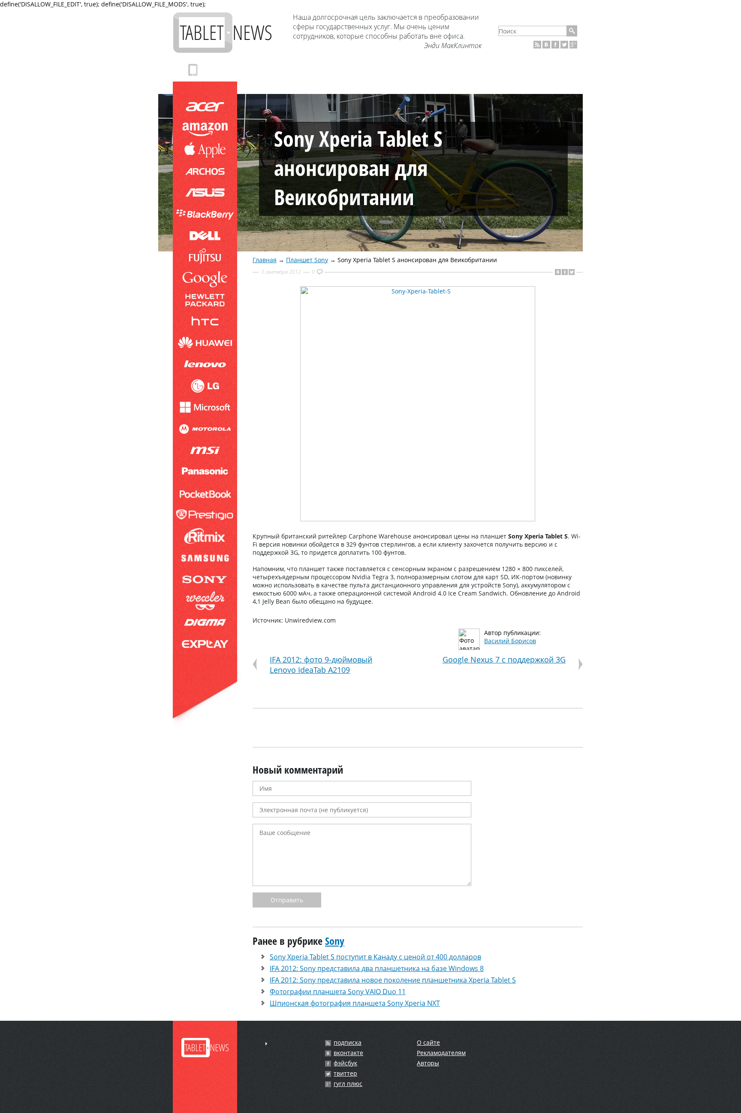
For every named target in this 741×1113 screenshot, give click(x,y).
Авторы (428, 1063)
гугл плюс (348, 1083)
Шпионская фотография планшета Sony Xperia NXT (355, 1003)
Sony (334, 941)
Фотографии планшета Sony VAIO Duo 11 (338, 991)
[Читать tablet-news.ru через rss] (537, 44)
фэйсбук (345, 1063)
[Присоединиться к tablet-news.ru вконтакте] (546, 44)
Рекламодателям (441, 1053)
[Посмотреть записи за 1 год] (266, 1043)
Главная (265, 260)
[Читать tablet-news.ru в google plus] (573, 44)
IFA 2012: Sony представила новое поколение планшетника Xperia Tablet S (393, 980)
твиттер (345, 1073)
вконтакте (348, 1053)
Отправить (287, 900)
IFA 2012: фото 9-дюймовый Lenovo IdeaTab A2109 (321, 664)
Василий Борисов (510, 641)
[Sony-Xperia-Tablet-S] (417, 519)
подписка (347, 1042)
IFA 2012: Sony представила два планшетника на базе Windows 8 (377, 968)
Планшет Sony (307, 260)
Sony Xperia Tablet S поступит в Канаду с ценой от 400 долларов (375, 957)
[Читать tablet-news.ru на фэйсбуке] (555, 44)
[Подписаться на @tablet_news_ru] (564, 44)
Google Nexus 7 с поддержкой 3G (504, 659)
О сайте (428, 1042)
